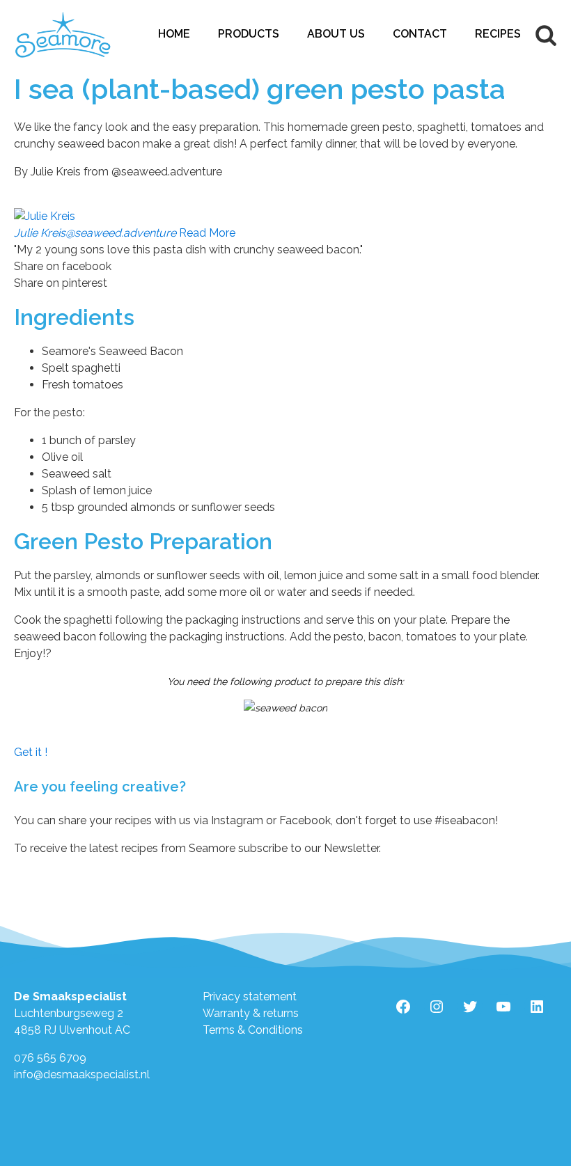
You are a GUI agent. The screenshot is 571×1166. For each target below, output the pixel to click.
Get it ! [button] (30, 752)
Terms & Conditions (253, 1030)
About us (336, 33)
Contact (420, 33)
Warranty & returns (251, 1013)
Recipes (498, 33)
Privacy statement (250, 996)
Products (248, 33)
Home (174, 33)
